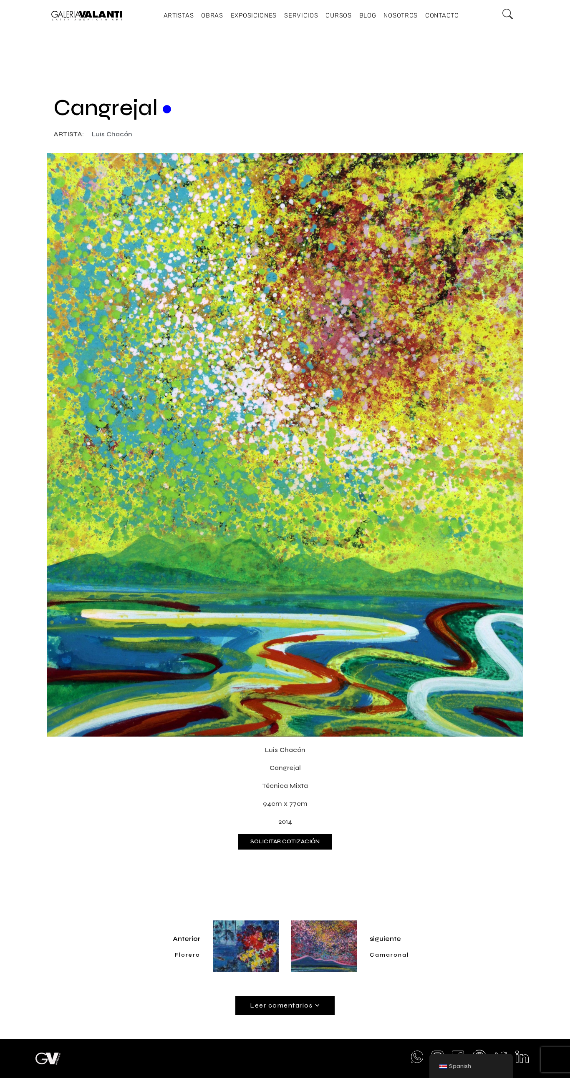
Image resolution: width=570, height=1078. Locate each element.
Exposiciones (254, 15)
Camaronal (389, 954)
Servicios (301, 15)
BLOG (367, 15)
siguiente (385, 939)
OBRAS (212, 15)
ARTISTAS (179, 15)
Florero (187, 954)
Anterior (186, 939)
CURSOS (338, 15)
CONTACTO (442, 15)
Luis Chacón (112, 134)
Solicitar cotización (285, 841)
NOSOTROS (400, 15)
